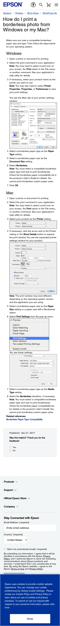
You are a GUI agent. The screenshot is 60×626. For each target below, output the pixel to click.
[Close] (30, 618)
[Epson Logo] (13, 4)
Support (7, 13)
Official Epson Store (15, 498)
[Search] (41, 4)
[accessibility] (33, 4)
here (7, 607)
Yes (14, 447)
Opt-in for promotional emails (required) (27, 549)
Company (9, 506)
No (14, 450)
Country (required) (13, 534)
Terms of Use (17, 569)
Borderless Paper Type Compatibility (24, 419)
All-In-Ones (33, 13)
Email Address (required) (16, 522)
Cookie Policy (23, 594)
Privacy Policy (36, 569)
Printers (19, 13)
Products (9, 481)
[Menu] (56, 4)
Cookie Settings (37, 590)
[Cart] (48, 4)
